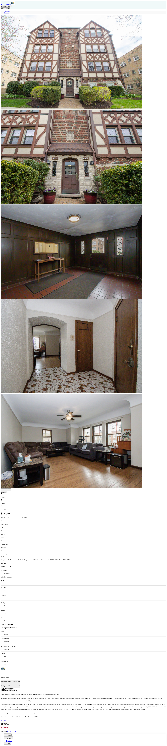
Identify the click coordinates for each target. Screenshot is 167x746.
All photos (3, 492)
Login (2, 8)
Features (6, 13)
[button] (83, 62)
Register (7, 8)
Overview (7, 11)
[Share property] (9, 489)
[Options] (2, 489)
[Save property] (6, 489)
